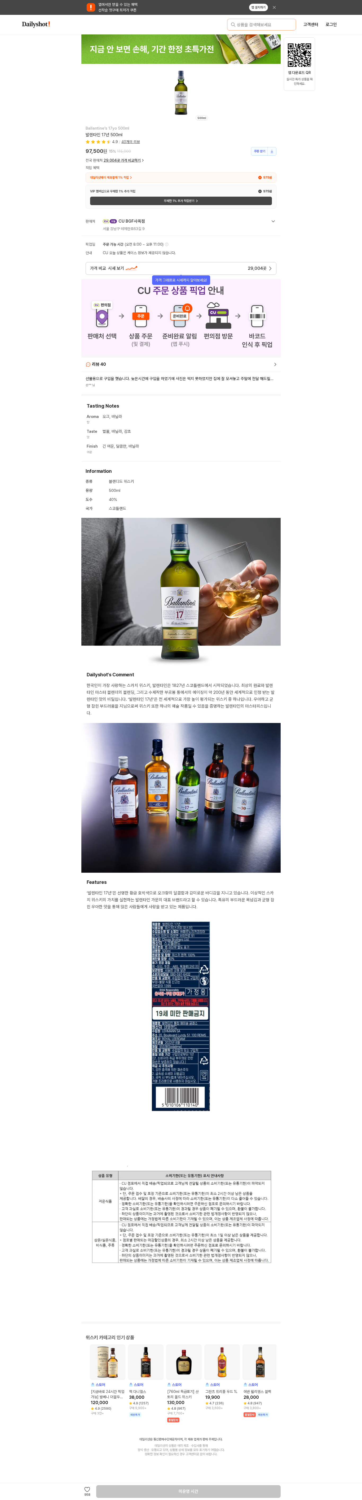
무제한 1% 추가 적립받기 (179, 201)
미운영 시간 (188, 1491)
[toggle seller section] (273, 221)
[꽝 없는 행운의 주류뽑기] (181, 49)
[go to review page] (275, 364)
